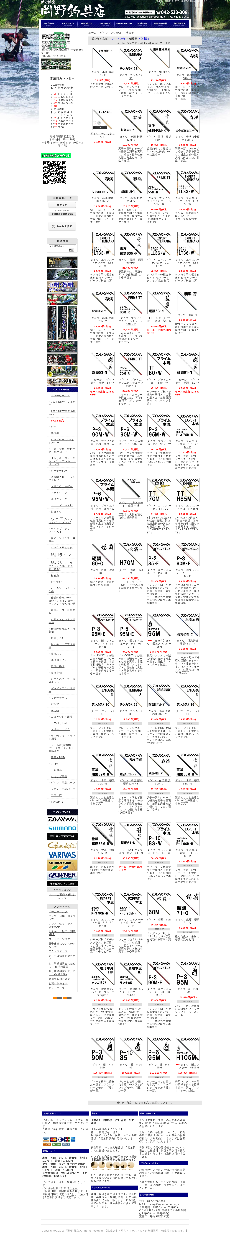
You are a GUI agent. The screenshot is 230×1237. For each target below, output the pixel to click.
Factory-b (57, 801)
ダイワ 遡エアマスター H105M (187, 1066)
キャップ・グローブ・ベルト (61, 530)
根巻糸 (55, 575)
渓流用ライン (59, 660)
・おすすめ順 (118, 38)
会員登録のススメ (59, 979)
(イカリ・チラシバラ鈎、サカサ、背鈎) (62, 566)
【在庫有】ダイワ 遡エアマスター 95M (160, 643)
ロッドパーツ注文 (59, 939)
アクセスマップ (58, 951)
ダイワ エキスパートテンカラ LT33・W (102, 262)
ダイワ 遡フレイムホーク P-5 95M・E (131, 643)
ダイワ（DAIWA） (111, 32)
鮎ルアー (56, 704)
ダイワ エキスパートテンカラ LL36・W (159, 262)
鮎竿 (53, 427)
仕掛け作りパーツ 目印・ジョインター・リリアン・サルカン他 (62, 600)
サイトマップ (57, 988)
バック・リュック (62, 547)
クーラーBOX (59, 470)
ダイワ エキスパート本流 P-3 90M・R (102, 922)
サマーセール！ (60, 395)
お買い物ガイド (58, 983)
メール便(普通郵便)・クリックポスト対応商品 (61, 748)
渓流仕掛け (57, 666)
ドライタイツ (59, 492)
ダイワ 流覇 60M (159, 919)
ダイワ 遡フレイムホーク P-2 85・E (159, 573)
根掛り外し (57, 638)
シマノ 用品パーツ (63, 789)
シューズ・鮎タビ (62, 505)
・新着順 (143, 38)
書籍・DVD (58, 757)
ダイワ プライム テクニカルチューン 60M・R (132, 321)
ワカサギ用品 (59, 776)
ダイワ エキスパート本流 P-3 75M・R (187, 444)
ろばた (55, 764)
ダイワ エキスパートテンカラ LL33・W (187, 201)
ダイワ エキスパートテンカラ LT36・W (187, 262)
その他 (55, 710)
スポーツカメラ (60, 729)
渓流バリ (56, 653)
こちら (73, 1188)
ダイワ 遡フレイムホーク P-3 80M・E (187, 573)
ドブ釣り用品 (59, 723)
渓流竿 (55, 433)
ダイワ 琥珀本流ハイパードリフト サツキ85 (131, 992)
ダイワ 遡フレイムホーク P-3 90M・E (159, 992)
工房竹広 (56, 795)
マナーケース (59, 697)
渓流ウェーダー (60, 499)
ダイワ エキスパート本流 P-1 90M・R (187, 853)
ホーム (92, 32)
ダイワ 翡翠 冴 (187, 315)
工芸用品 (56, 770)
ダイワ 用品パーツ (63, 782)
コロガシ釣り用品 (62, 716)
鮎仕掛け (56, 582)
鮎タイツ (56, 511)
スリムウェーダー (62, 486)
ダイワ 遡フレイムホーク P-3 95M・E (102, 643)
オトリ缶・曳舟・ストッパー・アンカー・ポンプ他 (62, 461)
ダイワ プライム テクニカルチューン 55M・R (160, 201)
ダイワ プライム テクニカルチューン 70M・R (132, 382)
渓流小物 (56, 672)
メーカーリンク (58, 911)
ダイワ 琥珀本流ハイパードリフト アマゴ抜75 (102, 992)
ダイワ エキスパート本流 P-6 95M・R (131, 922)
